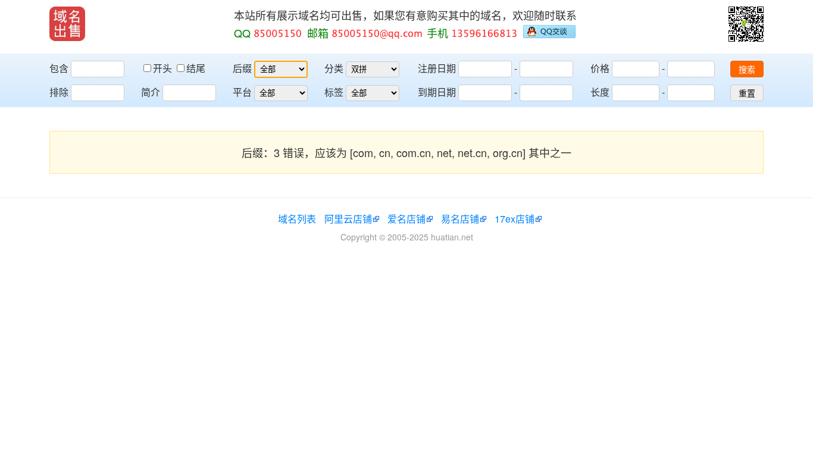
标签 (333, 92)
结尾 (195, 68)
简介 (150, 92)
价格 (599, 68)
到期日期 (437, 92)
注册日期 (437, 68)
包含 (58, 68)
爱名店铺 (406, 219)
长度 (599, 92)
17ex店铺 (514, 219)
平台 (242, 92)
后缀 (242, 68)
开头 (163, 68)
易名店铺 (460, 219)
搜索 (747, 69)
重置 (747, 93)
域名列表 (297, 219)
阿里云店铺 (348, 219)
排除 (58, 92)
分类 (333, 68)
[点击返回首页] (67, 24)
